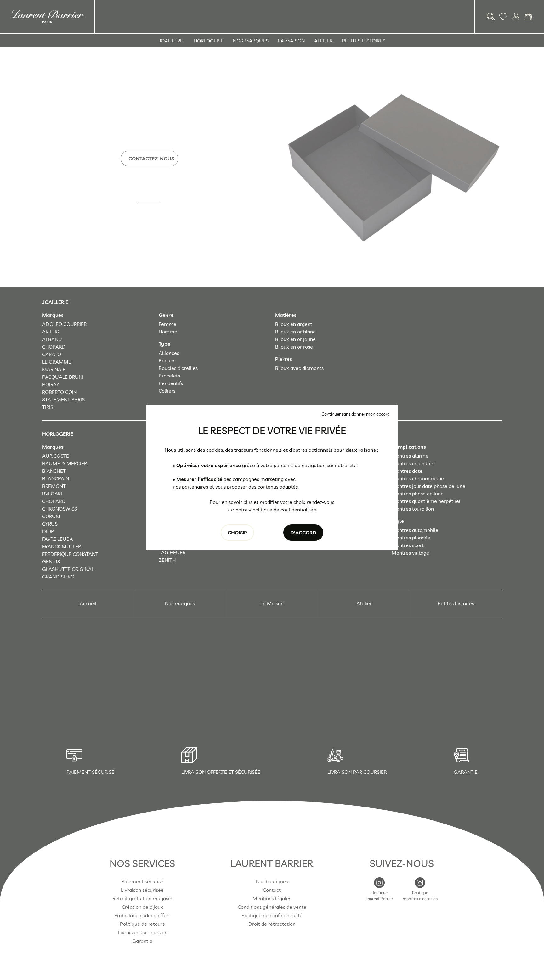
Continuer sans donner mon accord (355, 414)
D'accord (303, 532)
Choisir (237, 532)
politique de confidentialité (282, 509)
